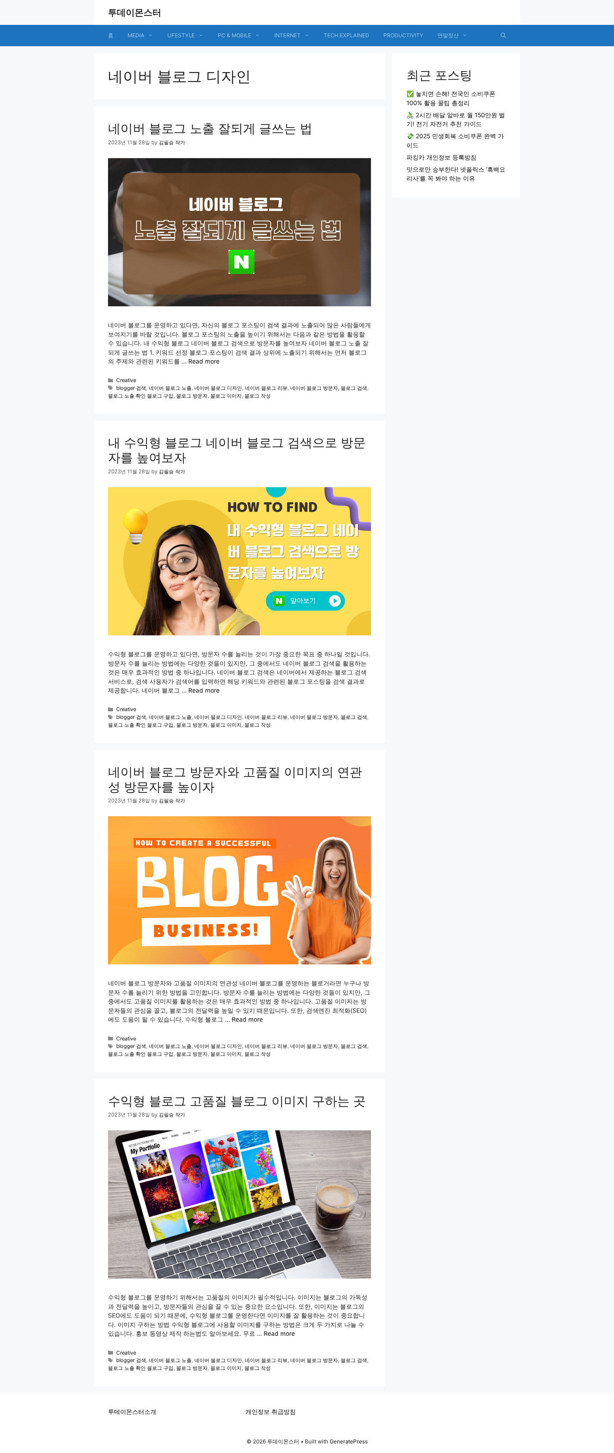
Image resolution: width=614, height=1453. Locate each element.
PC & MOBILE (234, 35)
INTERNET (287, 35)
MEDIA (136, 35)
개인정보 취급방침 (271, 1411)
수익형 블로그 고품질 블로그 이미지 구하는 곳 (237, 1100)
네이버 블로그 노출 (170, 388)
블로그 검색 (354, 388)
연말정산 (448, 35)
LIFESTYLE (181, 35)
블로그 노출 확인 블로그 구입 (140, 396)
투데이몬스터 (134, 12)
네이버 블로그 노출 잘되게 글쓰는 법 (210, 128)
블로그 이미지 (226, 396)
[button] (503, 35)
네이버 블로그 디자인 (218, 388)
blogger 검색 (131, 388)
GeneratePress (349, 1441)
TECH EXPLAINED (346, 35)
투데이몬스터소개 (132, 1411)
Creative (126, 380)
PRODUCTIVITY (403, 35)
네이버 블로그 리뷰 (266, 388)
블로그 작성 (257, 396)
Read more (204, 361)
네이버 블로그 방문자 (314, 388)
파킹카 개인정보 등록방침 (441, 157)
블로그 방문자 (192, 396)
